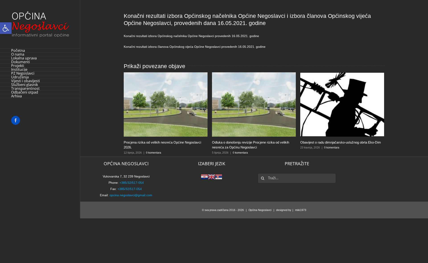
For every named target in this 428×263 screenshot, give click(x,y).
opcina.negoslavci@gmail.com (130, 195)
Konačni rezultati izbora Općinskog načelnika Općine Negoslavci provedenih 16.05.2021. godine (191, 36)
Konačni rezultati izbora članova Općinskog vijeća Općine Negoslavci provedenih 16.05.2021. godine (194, 46)
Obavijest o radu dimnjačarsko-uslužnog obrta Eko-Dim (340, 142)
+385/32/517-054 (131, 182)
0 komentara (153, 152)
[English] (211, 176)
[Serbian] (218, 176)
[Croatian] (204, 176)
